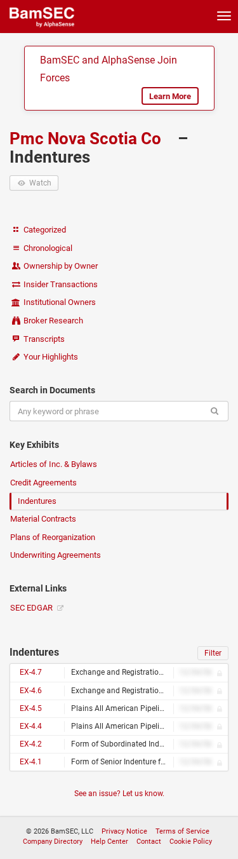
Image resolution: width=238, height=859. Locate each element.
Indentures (37, 501)
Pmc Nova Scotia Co (87, 138)
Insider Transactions (60, 284)
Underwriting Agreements (55, 555)
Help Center (109, 841)
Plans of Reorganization (52, 537)
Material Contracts (43, 519)
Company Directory (53, 841)
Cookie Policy (190, 841)
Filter (212, 653)
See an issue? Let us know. (119, 793)
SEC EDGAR (32, 607)
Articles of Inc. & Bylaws (53, 464)
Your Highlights (50, 357)
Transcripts (43, 339)
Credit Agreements (43, 482)
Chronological (47, 248)
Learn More (170, 96)
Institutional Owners (59, 302)
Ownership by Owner (60, 266)
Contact (148, 841)
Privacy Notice (124, 831)
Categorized (44, 229)
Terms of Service (182, 831)
